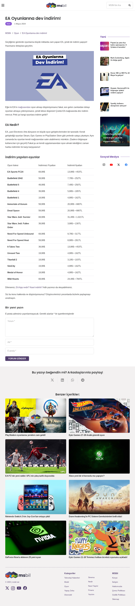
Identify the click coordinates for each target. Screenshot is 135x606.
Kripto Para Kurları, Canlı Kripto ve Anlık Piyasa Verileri (112, 138)
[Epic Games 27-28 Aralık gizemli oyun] (99, 416)
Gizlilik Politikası (118, 595)
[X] (118, 165)
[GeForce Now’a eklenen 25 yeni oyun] (35, 538)
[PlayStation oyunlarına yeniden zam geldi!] (35, 416)
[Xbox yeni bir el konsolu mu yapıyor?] (99, 456)
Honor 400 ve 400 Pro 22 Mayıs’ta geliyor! (119, 74)
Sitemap (115, 599)
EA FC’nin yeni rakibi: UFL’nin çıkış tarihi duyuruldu (29, 476)
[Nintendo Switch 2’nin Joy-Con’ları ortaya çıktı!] (35, 497)
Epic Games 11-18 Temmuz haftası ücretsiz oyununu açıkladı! (98, 557)
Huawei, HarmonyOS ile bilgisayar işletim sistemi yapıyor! (119, 90)
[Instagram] (104, 165)
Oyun (66, 586)
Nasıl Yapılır (93, 586)
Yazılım (91, 594)
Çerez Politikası (118, 591)
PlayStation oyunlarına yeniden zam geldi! (25, 435)
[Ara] (129, 5)
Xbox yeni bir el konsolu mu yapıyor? (86, 476)
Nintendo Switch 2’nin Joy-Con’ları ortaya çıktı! (27, 516)
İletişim (115, 582)
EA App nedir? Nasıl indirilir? (29, 287)
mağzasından (24, 107)
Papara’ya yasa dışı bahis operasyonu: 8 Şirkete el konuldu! (118, 45)
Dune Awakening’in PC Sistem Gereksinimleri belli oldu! (95, 516)
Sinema (91, 577)
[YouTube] (111, 165)
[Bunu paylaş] (52, 380)
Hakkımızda (117, 586)
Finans (91, 590)
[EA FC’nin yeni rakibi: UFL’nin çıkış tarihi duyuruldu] (35, 456)
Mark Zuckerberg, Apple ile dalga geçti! (119, 59)
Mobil (66, 582)
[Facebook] (126, 165)
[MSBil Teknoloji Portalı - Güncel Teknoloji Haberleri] (56, 5)
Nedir (90, 582)
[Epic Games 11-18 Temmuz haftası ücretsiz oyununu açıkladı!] (99, 538)
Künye (114, 578)
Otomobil (68, 595)
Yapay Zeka (69, 591)
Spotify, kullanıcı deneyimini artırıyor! (118, 104)
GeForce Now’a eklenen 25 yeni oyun (23, 557)
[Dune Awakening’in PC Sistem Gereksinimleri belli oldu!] (99, 497)
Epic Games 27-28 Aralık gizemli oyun (87, 435)
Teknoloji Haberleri (72, 578)
